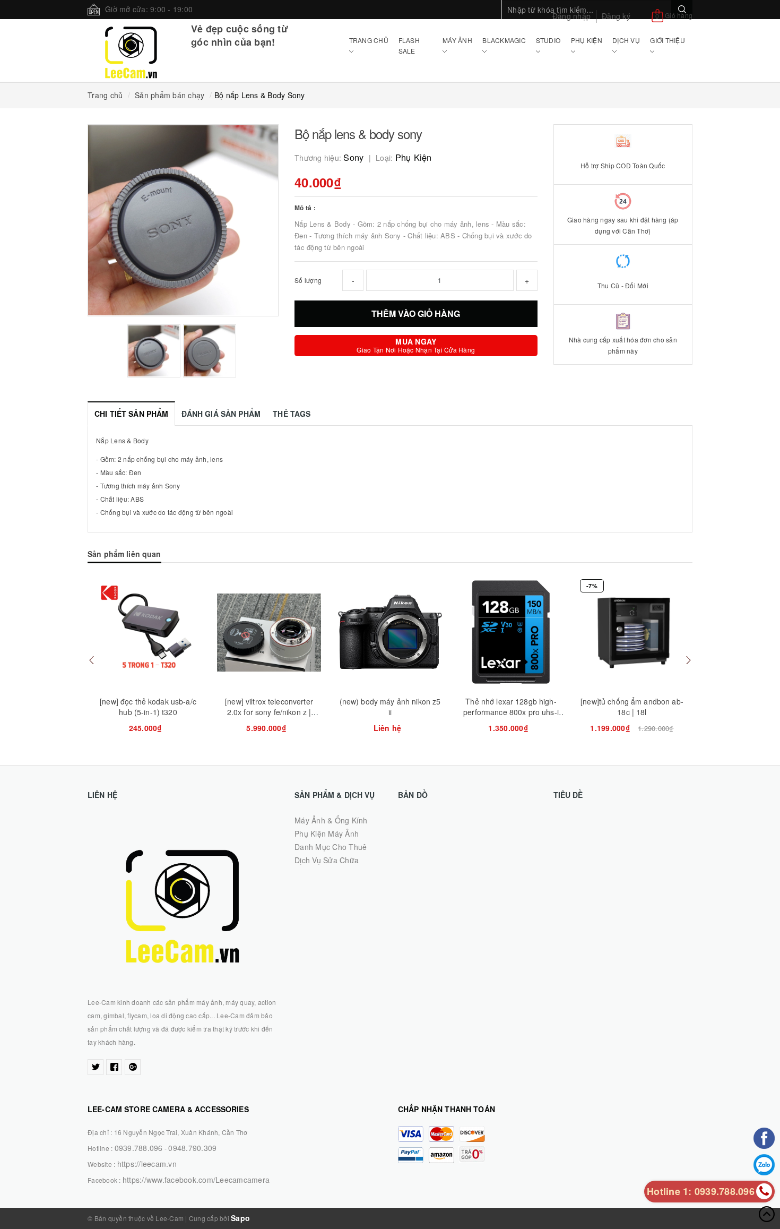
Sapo (240, 1218)
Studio (548, 40)
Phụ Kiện (586, 40)
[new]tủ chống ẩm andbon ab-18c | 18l (631, 706)
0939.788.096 (139, 1147)
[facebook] (114, 1067)
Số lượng (308, 280)
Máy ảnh (457, 40)
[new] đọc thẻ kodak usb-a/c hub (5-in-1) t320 (148, 706)
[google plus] (133, 1067)
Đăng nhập (571, 16)
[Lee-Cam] (131, 50)
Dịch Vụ (626, 40)
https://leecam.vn (147, 1163)
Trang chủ (368, 40)
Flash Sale (409, 45)
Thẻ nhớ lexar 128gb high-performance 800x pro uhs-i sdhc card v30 (511, 712)
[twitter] (95, 1067)
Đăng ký (616, 16)
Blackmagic (504, 40)
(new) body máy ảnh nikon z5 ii (390, 706)
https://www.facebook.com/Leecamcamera (196, 1179)
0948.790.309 (192, 1147)
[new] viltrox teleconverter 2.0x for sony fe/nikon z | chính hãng (269, 712)
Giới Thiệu (667, 40)
